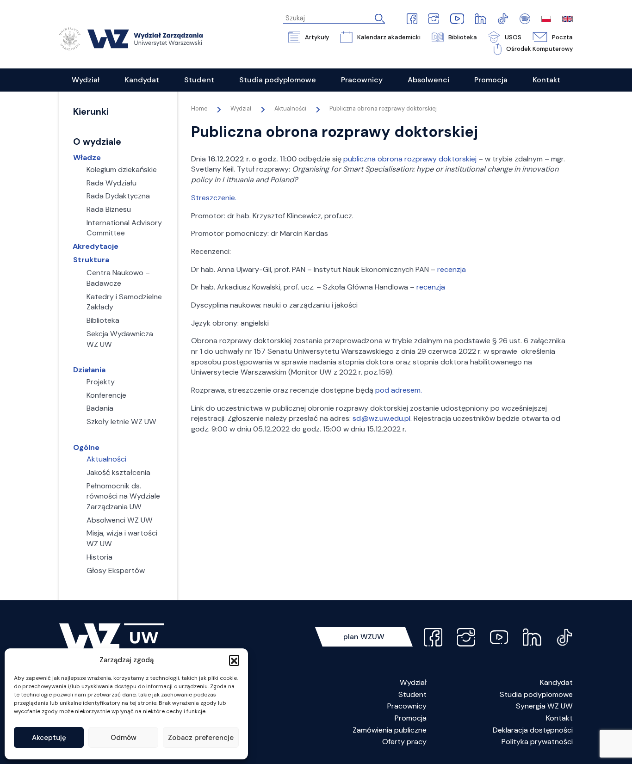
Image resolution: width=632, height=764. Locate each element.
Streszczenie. (213, 198)
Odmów (123, 737)
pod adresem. (398, 390)
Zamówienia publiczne (390, 730)
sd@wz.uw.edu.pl (381, 418)
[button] (234, 660)
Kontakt (559, 718)
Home (199, 108)
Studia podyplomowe (536, 694)
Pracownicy (407, 706)
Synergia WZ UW (544, 706)
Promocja (411, 718)
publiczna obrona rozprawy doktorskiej (410, 159)
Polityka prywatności (537, 741)
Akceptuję (49, 737)
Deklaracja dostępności (533, 730)
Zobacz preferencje (201, 737)
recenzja (451, 269)
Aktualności (290, 108)
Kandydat (556, 682)
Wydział (413, 682)
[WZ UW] (131, 38)
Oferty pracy (404, 741)
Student (412, 694)
